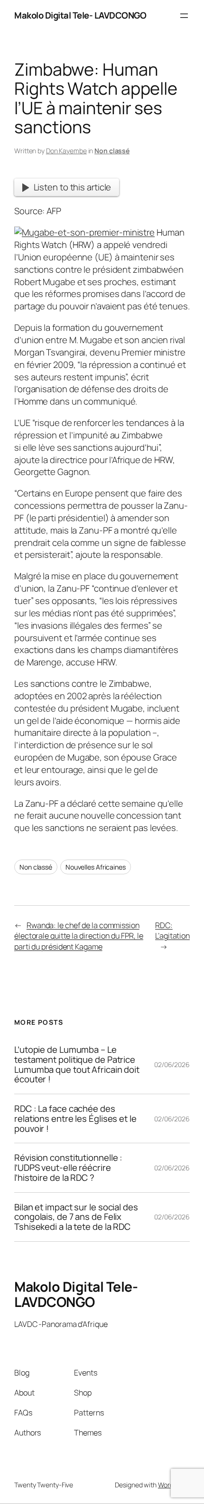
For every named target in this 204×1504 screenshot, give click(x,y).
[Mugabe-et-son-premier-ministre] (84, 232)
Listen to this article (72, 187)
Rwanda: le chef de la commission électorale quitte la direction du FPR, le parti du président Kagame (78, 936)
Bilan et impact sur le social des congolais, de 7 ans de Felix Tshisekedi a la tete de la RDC (76, 1217)
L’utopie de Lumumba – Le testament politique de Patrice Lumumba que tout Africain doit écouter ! (76, 1064)
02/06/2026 (172, 1064)
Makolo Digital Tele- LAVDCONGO (80, 15)
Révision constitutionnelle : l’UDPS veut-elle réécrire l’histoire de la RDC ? (68, 1167)
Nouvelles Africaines (95, 866)
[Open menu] (184, 15)
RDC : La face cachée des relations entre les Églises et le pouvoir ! (75, 1118)
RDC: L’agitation (172, 930)
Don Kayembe (66, 150)
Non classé (112, 150)
